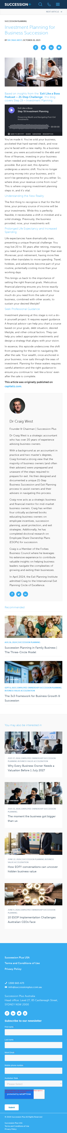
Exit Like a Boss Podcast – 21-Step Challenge (32, 95)
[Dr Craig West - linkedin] (25, 594)
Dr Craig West (14, 40)
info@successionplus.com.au (25, 987)
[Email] (58, 47)
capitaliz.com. (13, 386)
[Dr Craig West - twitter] (19, 594)
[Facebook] (34, 47)
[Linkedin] (50, 47)
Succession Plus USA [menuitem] (17, 957)
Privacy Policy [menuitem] (13, 968)
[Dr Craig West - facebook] (12, 594)
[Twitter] (42, 47)
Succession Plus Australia (20, 996)
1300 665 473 (16, 983)
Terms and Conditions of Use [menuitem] (22, 963)
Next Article (53, 12)
